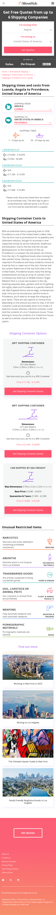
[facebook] (3, 880)
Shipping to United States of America (17, 74)
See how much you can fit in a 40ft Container (28, 437)
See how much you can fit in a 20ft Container (28, 374)
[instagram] (18, 880)
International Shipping (19, 71)
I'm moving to (28, 36)
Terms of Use (7, 872)
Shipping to (28, 118)
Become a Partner (9, 861)
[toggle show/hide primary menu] (52, 3)
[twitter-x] (11, 880)
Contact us (6, 858)
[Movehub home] (28, 3)
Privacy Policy (7, 865)
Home (4, 71)
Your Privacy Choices (10, 869)
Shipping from (22, 105)
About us (5, 854)
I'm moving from (28, 24)
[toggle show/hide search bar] (2, 3)
